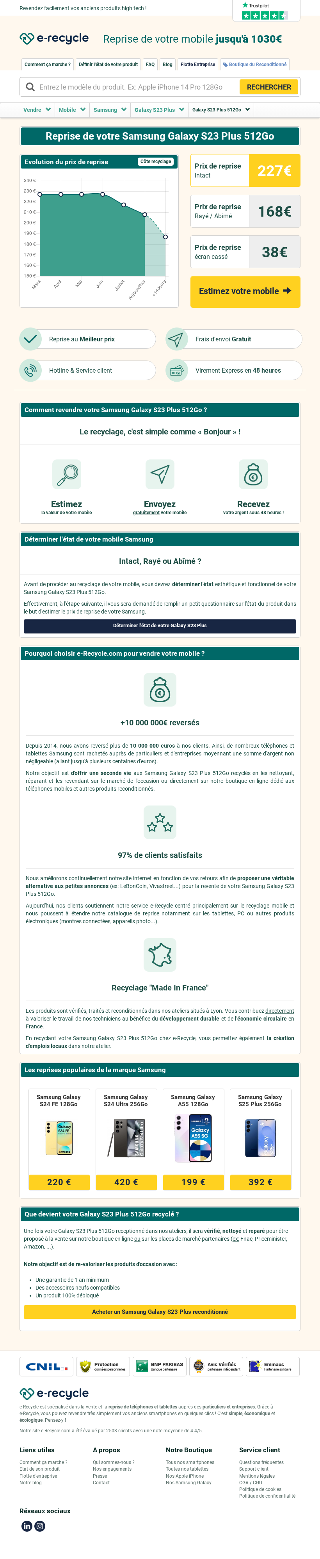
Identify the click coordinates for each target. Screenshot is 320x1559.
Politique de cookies (260, 1489)
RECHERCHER (269, 87)
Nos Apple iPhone (185, 1476)
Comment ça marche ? (48, 64)
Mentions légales (257, 1476)
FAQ (150, 64)
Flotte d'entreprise (38, 1476)
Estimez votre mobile (240, 291)
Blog (167, 64)
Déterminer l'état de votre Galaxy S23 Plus (160, 625)
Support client (253, 1469)
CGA (244, 1482)
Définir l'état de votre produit (108, 64)
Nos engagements (112, 1469)
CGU (257, 1482)
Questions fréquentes (261, 1462)
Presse (100, 1476)
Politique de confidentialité (267, 1496)
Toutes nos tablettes (187, 1469)
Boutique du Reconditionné (257, 64)
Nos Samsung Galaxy (189, 1482)
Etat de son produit (40, 1469)
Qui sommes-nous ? (114, 1462)
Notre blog (31, 1482)
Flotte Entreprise (198, 64)
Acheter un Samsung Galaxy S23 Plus (160, 1311)
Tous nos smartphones (190, 1462)
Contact (101, 1482)
